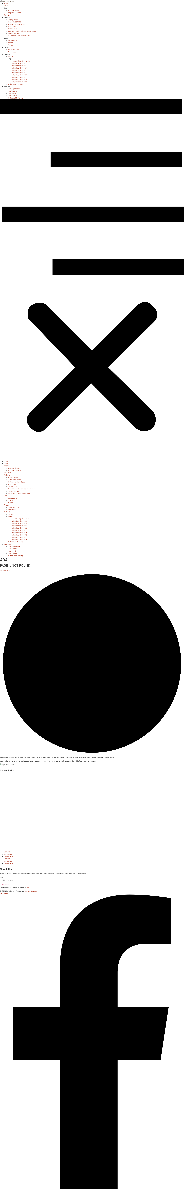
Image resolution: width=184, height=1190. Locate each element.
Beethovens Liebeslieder (16, 24)
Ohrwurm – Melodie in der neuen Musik (22, 31)
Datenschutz (8, 856)
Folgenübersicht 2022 (19, 70)
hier (28, 887)
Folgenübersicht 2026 (19, 82)
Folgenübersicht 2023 (19, 68)
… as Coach (12, 93)
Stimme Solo (12, 29)
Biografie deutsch (14, 10)
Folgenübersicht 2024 (19, 66)
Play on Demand (14, 33)
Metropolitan (12, 26)
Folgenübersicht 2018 (19, 79)
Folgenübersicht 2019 (19, 77)
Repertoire (8, 15)
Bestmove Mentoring (15, 98)
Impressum (8, 854)
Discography (12, 40)
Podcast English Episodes (21, 61)
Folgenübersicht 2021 (19, 73)
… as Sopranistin (14, 89)
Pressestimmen (13, 49)
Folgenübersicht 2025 (19, 63)
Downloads (12, 52)
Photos (10, 45)
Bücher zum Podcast (15, 84)
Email (2, 877)
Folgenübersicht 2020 (19, 75)
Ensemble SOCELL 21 (15, 22)
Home (6, 3)
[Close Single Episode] (16, 787)
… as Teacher (12, 91)
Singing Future (13, 20)
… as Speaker (12, 96)
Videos (10, 43)
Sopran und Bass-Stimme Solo (19, 36)
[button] (92, 279)
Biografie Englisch (14, 13)
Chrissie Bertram (31, 891)
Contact (7, 852)
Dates (6, 6)
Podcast (11, 56)
